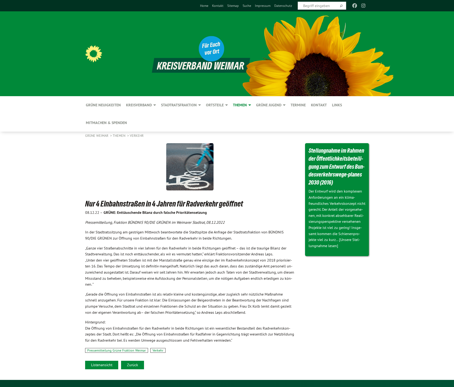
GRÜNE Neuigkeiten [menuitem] (103, 105)
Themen (119, 135)
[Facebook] (355, 5)
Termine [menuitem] (298, 105)
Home (204, 6)
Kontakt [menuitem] (319, 105)
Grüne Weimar (97, 135)
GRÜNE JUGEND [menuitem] (268, 105)
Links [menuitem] (337, 105)
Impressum (263, 6)
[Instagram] (363, 5)
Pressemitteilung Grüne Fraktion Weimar (116, 350)
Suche (247, 6)
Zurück (132, 364)
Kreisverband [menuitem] (139, 105)
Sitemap (233, 6)
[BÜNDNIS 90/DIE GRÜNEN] (93, 53)
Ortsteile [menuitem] (215, 105)
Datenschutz (283, 6)
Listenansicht (101, 364)
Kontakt (217, 6)
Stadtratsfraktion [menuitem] (179, 105)
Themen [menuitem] (240, 105)
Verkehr (137, 135)
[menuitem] (204, 5)
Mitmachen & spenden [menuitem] (106, 122)
